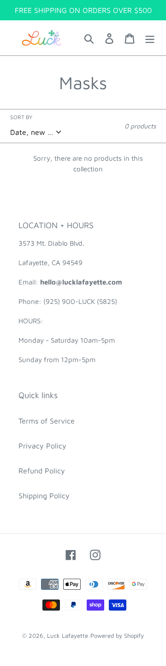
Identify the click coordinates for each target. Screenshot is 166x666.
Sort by (21, 117)
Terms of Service (46, 421)
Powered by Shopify (117, 635)
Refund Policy (41, 470)
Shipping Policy (44, 495)
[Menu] (150, 37)
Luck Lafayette (67, 635)
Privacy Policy (42, 446)
